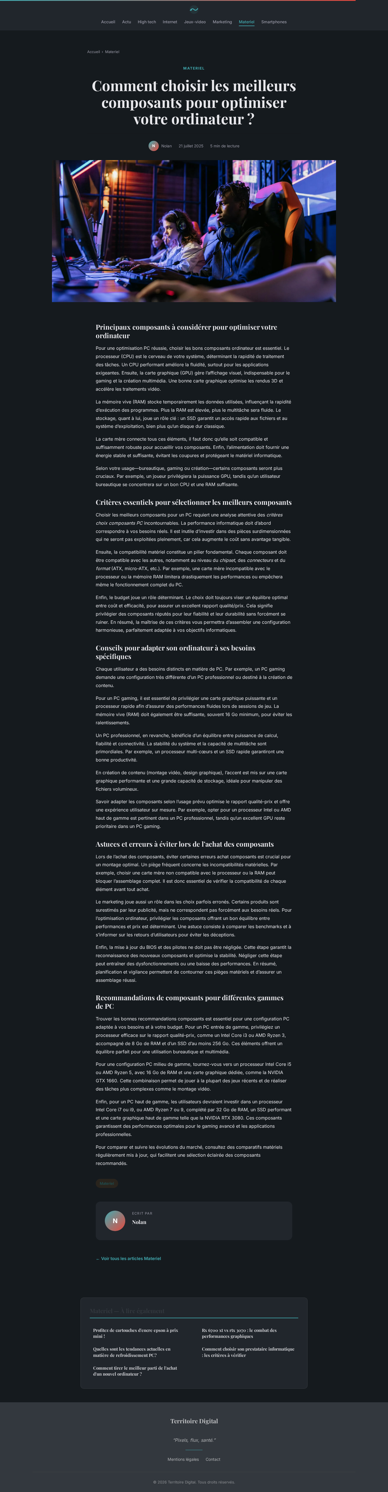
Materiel (247, 21)
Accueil (108, 21)
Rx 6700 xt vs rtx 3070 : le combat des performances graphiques (239, 1333)
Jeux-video (195, 21)
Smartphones (274, 21)
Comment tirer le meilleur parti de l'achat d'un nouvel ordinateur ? (135, 1371)
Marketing (222, 21)
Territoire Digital (194, 1421)
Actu (126, 21)
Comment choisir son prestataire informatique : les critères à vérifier (248, 1352)
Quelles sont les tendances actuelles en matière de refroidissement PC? (131, 1352)
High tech (147, 21)
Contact (213, 1459)
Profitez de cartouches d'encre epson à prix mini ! (135, 1333)
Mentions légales (183, 1459)
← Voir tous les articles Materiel (128, 1258)
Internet (170, 21)
